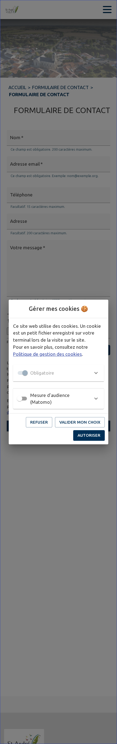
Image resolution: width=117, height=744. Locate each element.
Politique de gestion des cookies (47, 354)
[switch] (19, 398)
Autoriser (89, 435)
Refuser (39, 422)
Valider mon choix (79, 422)
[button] (58, 373)
